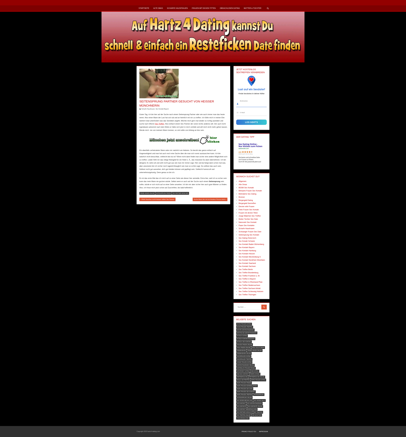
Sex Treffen (159, 124)
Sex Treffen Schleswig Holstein (251, 291)
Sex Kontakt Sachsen (247, 266)
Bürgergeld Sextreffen (247, 203)
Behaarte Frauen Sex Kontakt (250, 191)
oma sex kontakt (243, 374)
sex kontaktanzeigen (254, 403)
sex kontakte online (255, 406)
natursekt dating (243, 371)
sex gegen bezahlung (244, 400)
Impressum (263, 431)
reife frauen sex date (245, 388)
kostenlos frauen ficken (246, 368)
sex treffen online (244, 415)
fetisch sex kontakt (244, 341)
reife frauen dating (258, 380)
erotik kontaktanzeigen (245, 330)
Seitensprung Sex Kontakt (249, 235)
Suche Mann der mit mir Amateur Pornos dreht (209, 199)
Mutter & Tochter (252, 8)
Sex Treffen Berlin (246, 269)
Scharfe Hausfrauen (177, 8)
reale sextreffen (243, 380)
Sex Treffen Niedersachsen (249, 285)
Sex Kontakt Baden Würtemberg (251, 244)
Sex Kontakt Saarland (247, 263)
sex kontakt (241, 403)
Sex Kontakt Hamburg (247, 251)
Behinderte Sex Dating (247, 194)
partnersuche (242, 377)
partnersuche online (257, 377)
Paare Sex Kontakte (246, 225)
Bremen (242, 197)
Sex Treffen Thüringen (247, 295)
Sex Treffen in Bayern (247, 279)
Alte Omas (158, 8)
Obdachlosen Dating (230, 8)
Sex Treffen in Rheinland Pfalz (251, 282)
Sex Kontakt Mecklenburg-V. (250, 257)
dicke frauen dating (244, 324)
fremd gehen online (147, 193)
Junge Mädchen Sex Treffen (250, 216)
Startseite (144, 8)
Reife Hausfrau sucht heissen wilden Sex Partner (158, 199)
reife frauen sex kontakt (246, 391)
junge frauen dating (244, 362)
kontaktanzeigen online (245, 365)
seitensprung (259, 394)
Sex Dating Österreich (247, 238)
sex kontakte (241, 406)
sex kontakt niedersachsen (247, 409)
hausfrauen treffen (244, 359)
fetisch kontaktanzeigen (246, 338)
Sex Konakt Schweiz (247, 241)
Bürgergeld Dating (246, 200)
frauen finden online (244, 344)
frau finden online (243, 347)
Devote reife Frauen (246, 206)
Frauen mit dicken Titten (204, 8)
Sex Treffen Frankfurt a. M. (249, 276)
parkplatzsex (255, 374)
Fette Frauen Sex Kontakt (249, 210)
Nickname (244, 101)
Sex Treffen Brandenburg (248, 273)
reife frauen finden (244, 383)
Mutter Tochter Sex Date (248, 219)
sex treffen (258, 412)
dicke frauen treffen (244, 327)
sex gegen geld (259, 400)
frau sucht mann (258, 347)
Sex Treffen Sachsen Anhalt (250, 288)
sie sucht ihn (256, 415)
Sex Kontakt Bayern (162, 109)
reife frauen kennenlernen (247, 386)
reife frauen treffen (244, 394)
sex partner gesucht (244, 412)
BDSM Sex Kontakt (246, 188)
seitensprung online (244, 397)
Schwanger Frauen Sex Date (250, 232)
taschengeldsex (243, 418)
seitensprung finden (163, 193)
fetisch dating (242, 335)
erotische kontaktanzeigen (247, 333)
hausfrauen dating (244, 356)
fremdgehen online (244, 353)
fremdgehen (241, 350)
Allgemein (242, 181)
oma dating (255, 371)
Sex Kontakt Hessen (247, 254)
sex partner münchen (180, 193)
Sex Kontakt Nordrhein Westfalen (252, 260)
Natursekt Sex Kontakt (247, 222)
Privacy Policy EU (249, 431)
